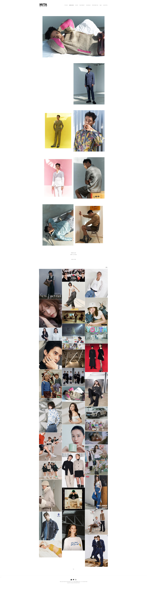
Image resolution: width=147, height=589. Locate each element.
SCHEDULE (88, 5)
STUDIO (66, 5)
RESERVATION (95, 5)
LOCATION (105, 5)
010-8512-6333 (84, 581)
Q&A (101, 5)
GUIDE (76, 5)
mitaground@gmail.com (76, 581)
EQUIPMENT (82, 5)
